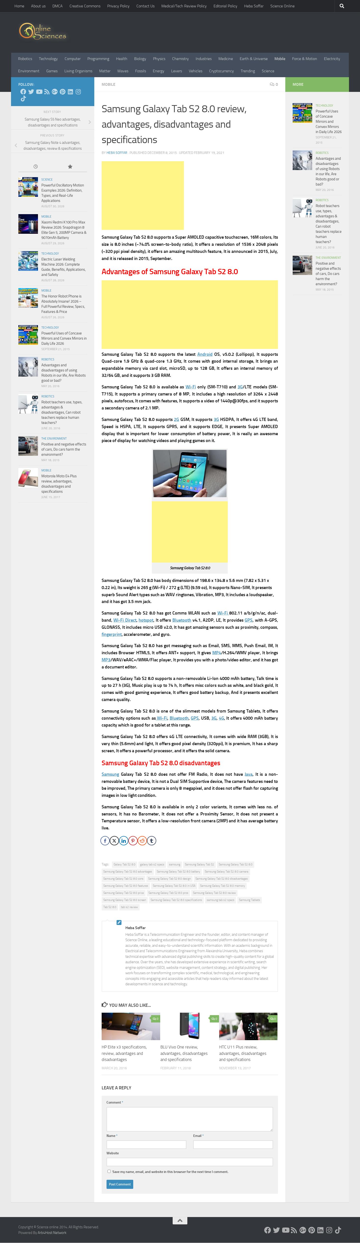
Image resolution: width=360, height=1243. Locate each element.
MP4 (216, 652)
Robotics (25, 58)
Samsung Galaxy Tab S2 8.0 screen (124, 900)
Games (52, 71)
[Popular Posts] (70, 167)
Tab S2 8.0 (109, 907)
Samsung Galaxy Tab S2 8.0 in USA (174, 885)
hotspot (146, 620)
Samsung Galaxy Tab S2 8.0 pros (168, 893)
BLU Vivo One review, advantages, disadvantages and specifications (184, 1053)
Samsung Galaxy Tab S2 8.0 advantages (127, 871)
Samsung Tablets (249, 900)
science (47, 179)
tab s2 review (129, 907)
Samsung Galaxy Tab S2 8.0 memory (222, 885)
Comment (115, 1102)
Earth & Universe (254, 58)
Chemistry (180, 58)
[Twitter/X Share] (114, 840)
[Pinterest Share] (133, 840)
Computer (73, 58)
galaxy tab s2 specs (152, 864)
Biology (140, 58)
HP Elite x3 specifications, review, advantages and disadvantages (124, 1053)
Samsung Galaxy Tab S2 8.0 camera (226, 871)
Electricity (332, 58)
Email (198, 1136)
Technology (48, 58)
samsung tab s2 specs (220, 900)
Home (19, 6)
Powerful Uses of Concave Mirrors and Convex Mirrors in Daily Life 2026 (64, 338)
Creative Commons (85, 6)
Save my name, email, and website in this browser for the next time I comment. (170, 1172)
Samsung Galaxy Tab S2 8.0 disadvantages (221, 878)
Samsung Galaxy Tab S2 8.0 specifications (176, 900)
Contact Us (145, 6)
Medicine (225, 58)
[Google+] (55, 92)
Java (248, 774)
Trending (248, 71)
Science (268, 71)
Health (121, 58)
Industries (204, 58)
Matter (104, 71)
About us (38, 6)
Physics (159, 58)
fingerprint (112, 634)
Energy (158, 71)
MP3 (106, 660)
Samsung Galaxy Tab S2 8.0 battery (178, 871)
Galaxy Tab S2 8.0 (124, 864)
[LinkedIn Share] (123, 840)
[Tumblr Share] (151, 840)
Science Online (282, 6)
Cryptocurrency (221, 71)
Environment (28, 71)
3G (240, 387)
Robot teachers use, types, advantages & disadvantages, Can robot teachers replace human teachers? (61, 412)
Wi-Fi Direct (124, 620)
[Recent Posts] (35, 167)
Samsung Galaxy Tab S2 (199, 864)
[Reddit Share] (142, 840)
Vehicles (195, 71)
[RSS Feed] (47, 92)
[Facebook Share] (105, 840)
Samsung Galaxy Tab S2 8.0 (235, 864)
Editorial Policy (225, 6)
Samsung (110, 774)
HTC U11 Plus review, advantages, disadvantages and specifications (242, 1053)
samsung (174, 864)
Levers (176, 71)
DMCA (57, 6)
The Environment (54, 438)
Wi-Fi (191, 387)
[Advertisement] (143, 195)
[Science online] (23, 92)
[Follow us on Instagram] (78, 92)
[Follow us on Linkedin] (70, 92)
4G (221, 718)
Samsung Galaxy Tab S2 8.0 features (125, 885)
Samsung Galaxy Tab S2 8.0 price (123, 893)
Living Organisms (78, 71)
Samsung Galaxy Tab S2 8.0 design (169, 878)
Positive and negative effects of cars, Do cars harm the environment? (63, 449)
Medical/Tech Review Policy (184, 6)
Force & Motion (304, 58)
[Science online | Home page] (44, 32)
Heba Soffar (254, 6)
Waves (122, 71)
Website (113, 1153)
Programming (98, 58)
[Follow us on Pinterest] (62, 92)
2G (176, 419)
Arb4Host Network (52, 1233)
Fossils (140, 71)
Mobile (280, 58)
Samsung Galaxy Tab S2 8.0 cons (123, 878)
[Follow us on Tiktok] (23, 98)
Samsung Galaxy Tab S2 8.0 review (214, 893)
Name (112, 1136)
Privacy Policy (118, 6)
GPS (248, 620)
